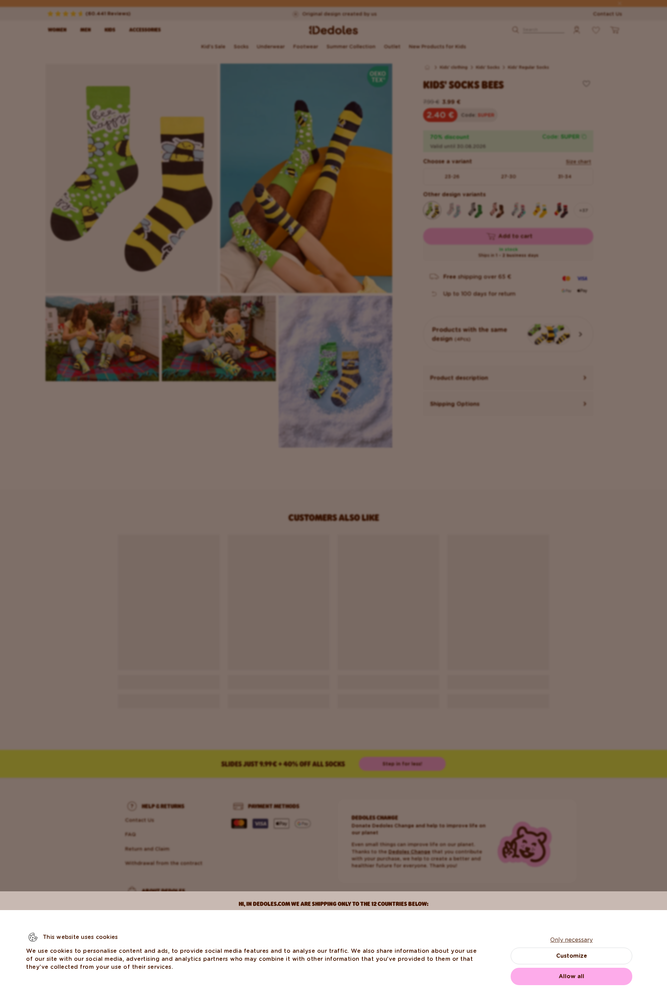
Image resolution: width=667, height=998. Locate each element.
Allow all (571, 976)
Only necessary (571, 939)
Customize (571, 955)
